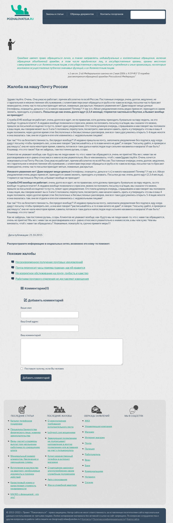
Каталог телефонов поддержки (21, 422)
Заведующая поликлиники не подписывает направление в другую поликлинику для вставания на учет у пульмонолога (63, 444)
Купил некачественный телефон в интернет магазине (60, 458)
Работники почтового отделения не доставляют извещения (52, 278)
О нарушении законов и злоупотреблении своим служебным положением (61, 470)
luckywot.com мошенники (61, 432)
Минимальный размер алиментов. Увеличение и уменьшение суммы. (24, 458)
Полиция (90, 448)
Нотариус (90, 476)
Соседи (89, 482)
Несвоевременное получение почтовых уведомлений (49, 262)
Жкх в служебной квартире (62, 485)
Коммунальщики (94, 471)
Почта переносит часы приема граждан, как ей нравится (50, 267)
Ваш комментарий (31, 335)
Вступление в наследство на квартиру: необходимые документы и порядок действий (25, 472)
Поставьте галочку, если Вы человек (44, 368)
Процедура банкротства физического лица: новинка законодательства (25, 432)
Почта (88, 443)
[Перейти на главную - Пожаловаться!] (20, 13)
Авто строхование (57, 479)
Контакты (86, 519)
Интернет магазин (95, 437)
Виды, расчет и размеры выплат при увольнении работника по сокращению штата (25, 446)
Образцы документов (82, 13)
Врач (87, 459)
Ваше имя (26, 307)
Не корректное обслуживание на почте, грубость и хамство (52, 273)
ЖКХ (87, 420)
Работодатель (92, 454)
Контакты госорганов (111, 13)
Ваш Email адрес (29, 321)
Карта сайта (133, 519)
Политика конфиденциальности (109, 519)
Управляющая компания (98, 426)
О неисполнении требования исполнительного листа (60, 423)
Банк (87, 465)
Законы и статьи (55, 13)
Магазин (89, 431)
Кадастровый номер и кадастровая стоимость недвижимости (23, 485)
